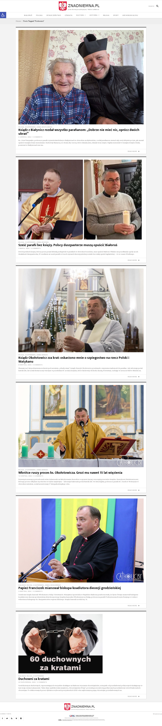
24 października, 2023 (26, 682)
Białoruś (22, 585)
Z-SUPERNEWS (30, 127)
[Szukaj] (156, 6)
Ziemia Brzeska (43, 242)
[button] (3, 15)
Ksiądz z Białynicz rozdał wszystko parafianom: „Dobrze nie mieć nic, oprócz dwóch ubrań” (78, 132)
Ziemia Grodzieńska (53, 585)
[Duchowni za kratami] (81, 643)
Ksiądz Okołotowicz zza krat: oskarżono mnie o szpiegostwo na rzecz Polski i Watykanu (73, 359)
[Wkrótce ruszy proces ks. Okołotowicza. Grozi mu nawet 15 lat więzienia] (81, 426)
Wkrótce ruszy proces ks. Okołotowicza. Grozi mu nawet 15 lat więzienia (70, 473)
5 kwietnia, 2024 (24, 591)
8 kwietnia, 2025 (24, 365)
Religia (21, 127)
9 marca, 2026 (23, 248)
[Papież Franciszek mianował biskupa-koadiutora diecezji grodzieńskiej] (81, 540)
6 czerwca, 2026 (24, 137)
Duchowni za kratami (33, 679)
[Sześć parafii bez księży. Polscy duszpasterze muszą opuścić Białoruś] (81, 200)
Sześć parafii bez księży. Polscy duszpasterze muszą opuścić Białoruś (67, 245)
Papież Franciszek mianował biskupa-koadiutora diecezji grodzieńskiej (69, 588)
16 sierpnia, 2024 (25, 476)
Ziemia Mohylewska (44, 127)
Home (18, 21)
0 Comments (37, 137)
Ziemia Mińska (42, 355)
